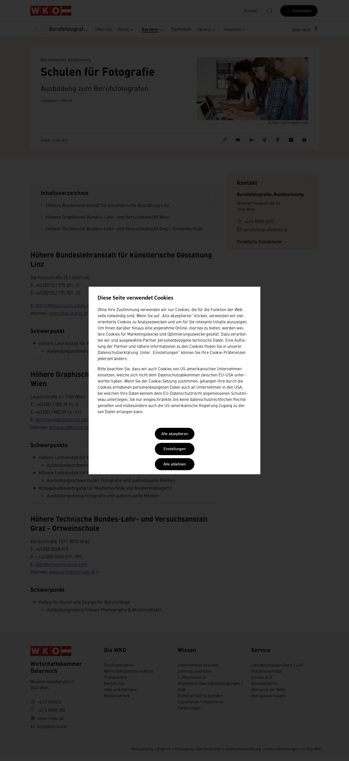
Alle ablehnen (174, 464)
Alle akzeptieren (174, 434)
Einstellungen (175, 449)
